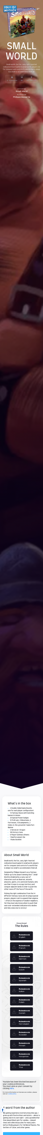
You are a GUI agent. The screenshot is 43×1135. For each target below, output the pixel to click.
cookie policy (12, 1094)
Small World (21, 91)
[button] (38, 9)
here (12, 1088)
